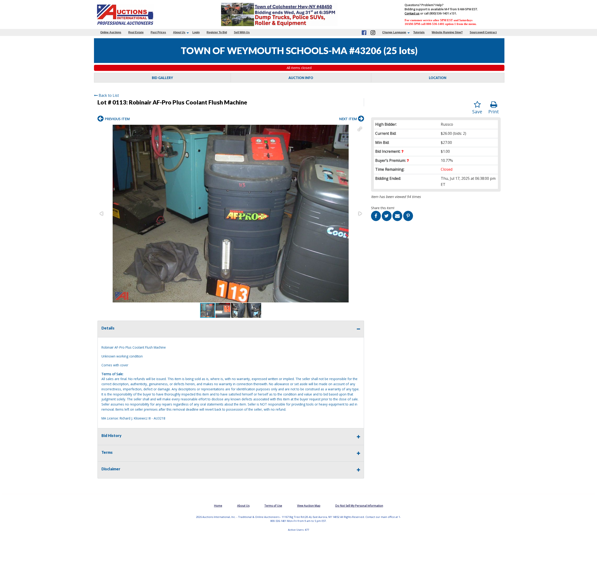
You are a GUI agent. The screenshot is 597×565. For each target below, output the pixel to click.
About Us (179, 32)
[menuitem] (111, 32)
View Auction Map (308, 506)
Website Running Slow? (447, 32)
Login (196, 32)
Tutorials (419, 32)
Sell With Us (242, 32)
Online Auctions (110, 32)
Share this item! (382, 208)
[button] (360, 129)
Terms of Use (273, 506)
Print (493, 111)
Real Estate (136, 32)
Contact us (412, 13)
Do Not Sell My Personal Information (359, 506)
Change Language (394, 32)
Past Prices (158, 32)
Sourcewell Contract (483, 32)
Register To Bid (217, 32)
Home (218, 506)
